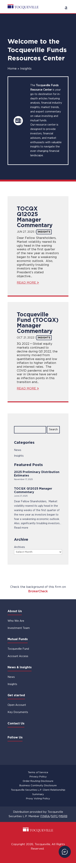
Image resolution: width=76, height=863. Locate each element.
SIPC (54, 816)
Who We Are (16, 621)
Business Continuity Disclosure (38, 786)
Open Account (17, 705)
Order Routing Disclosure (38, 781)
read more (26, 282)
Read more (21, 528)
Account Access (18, 656)
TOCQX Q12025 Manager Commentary (33, 490)
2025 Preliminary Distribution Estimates (36, 474)
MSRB (63, 816)
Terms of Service (38, 773)
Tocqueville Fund (18, 649)
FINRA (45, 816)
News (17, 450)
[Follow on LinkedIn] (12, 748)
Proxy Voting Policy (38, 799)
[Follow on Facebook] (22, 748)
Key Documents (18, 712)
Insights (44, 232)
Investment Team (19, 628)
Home (12, 68)
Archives (19, 547)
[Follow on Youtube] (33, 748)
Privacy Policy (38, 777)
